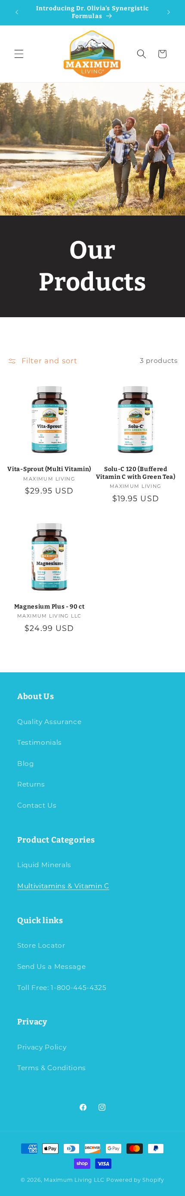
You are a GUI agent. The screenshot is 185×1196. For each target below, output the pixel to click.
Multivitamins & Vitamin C (63, 886)
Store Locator (41, 945)
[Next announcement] (168, 12)
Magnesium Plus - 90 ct (49, 606)
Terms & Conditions (51, 1068)
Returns (31, 784)
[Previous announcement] (16, 12)
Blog (25, 763)
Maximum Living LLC (74, 1180)
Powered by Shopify (135, 1180)
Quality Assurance (49, 722)
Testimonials (39, 742)
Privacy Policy (41, 1047)
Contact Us (37, 805)
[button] (19, 54)
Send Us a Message (51, 966)
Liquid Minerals (44, 865)
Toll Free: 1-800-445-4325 (62, 988)
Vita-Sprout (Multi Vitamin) (49, 469)
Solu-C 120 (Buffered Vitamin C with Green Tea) (136, 473)
